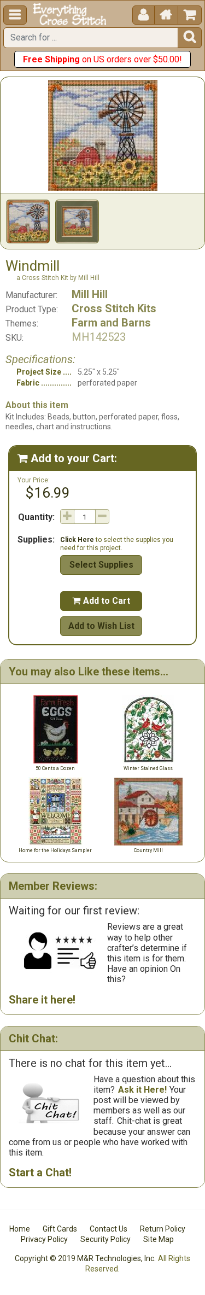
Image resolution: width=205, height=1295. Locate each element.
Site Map (158, 1239)
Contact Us (108, 1228)
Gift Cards (60, 1228)
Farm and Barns (111, 322)
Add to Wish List (101, 626)
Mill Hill (90, 294)
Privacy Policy (44, 1239)
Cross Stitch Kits (114, 308)
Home (19, 1228)
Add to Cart (101, 601)
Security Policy (105, 1239)
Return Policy (162, 1228)
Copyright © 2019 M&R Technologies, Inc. (85, 1258)
